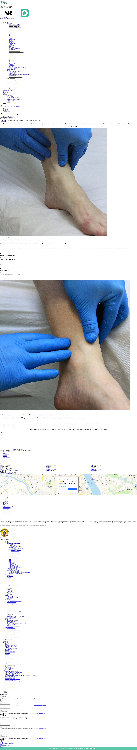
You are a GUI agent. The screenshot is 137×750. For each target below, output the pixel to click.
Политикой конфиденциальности (40, 698)
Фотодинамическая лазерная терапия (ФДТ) (13, 664)
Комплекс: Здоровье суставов (10, 676)
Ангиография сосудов (13, 556)
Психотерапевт (12, 42)
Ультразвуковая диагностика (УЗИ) (11, 645)
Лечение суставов (12, 585)
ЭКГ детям (11, 66)
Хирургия (6, 666)
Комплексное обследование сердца (15, 573)
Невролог (11, 34)
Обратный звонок (3, 18)
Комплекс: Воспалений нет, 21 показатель (12, 677)
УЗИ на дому (11, 84)
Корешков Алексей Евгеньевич (17, 449)
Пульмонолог (11, 35)
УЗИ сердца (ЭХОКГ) (13, 564)
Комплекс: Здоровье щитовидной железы (12, 679)
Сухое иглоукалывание (13, 75)
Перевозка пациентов (11, 89)
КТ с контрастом (12, 555)
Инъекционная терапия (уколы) (12, 629)
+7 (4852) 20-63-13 (3, 17)
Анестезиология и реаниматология (11, 662)
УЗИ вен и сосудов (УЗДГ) (14, 565)
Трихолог (10, 38)
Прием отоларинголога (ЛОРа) (14, 51)
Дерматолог (11, 31)
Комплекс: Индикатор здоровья (10, 680)
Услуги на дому (10, 81)
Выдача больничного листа (14, 87)
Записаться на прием (11, 18)
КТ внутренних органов (13, 549)
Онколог (10, 40)
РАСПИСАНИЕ (11, 116)
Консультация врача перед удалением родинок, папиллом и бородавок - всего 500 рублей (21, 675)
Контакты (4, 103)
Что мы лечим (9, 95)
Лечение (8, 70)
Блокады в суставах (12, 583)
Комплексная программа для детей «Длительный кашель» (19, 572)
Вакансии (8, 102)
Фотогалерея (7, 688)
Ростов (1, 744)
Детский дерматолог (12, 59)
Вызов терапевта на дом (13, 82)
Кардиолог (11, 32)
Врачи (6, 574)
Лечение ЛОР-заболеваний (12, 603)
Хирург (10, 44)
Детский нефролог (12, 60)
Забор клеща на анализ (13, 79)
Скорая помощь (5, 641)
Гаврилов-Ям (2, 742)
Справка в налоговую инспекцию (15, 88)
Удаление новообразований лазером (15, 77)
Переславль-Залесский (4, 745)
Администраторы (8, 669)
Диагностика (9, 23)
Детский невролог (12, 57)
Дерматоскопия (12, 578)
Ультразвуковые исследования (14, 25)
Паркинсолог (11, 41)
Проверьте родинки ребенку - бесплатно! (12, 671)
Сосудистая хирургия (9, 658)
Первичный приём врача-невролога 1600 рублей (13, 672)
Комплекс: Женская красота (10, 678)
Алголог (4, 453)
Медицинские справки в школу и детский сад (17, 67)
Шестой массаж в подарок (9, 674)
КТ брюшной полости (15, 551)
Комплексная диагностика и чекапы (15, 28)
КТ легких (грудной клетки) (16, 550)
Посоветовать (2, 473)
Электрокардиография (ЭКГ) (14, 26)
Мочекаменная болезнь (50, 470)
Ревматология (7, 657)
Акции (4, 93)
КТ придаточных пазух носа (16, 546)
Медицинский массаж (13, 72)
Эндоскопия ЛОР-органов (14, 53)
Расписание (5, 91)
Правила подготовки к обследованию (14, 97)
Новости (8, 98)
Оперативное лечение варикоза (14, 48)
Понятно (93, 748)
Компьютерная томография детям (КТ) (16, 62)
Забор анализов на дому (13, 68)
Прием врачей (5, 110)
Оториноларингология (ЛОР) (10, 646)
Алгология (7, 659)
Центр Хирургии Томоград (8, 90)
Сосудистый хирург (12, 43)
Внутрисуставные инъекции (14, 584)
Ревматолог (11, 36)
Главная (4, 108)
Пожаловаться (13, 473)
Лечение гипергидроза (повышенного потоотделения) (19, 74)
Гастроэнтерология (8, 649)
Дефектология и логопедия (10, 651)
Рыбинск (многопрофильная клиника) (7, 743)
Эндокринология (8, 667)
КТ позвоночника (12, 547)
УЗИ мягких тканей (12, 560)
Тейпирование (11, 76)
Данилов (2, 746)
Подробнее (2, 467)
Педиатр (10, 56)
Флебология (9, 46)
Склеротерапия (12, 49)
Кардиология (7, 653)
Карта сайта (5, 692)
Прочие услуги (9, 86)
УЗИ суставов (11, 563)
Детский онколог (12, 65)
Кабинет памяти (12, 73)
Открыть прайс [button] (3, 121)
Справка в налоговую (6, 508)
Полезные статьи (10, 96)
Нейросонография (12, 63)
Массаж (6, 661)
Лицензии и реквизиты (7, 511)
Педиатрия (7, 647)
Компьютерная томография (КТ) (11, 648)
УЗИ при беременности (13, 566)
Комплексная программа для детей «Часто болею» (18, 571)
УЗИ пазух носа (12, 562)
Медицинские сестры (9, 668)
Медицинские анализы (11, 69)
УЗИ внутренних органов (13, 561)
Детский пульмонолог (13, 58)
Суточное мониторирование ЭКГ (15, 27)
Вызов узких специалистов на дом (15, 83)
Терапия (6, 644)
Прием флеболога (12, 47)
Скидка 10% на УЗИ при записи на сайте (12, 673)
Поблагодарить (8, 473)
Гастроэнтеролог (12, 30)
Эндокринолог (11, 45)
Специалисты (5, 92)
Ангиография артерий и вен (14, 557)
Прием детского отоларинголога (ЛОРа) (16, 52)
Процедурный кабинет (11, 78)
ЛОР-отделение (10, 50)
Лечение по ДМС (6, 509)
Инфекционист (12, 39)
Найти (12, 106)
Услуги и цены (5, 109)
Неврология (7, 654)
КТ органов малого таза (15, 552)
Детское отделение (6, 498)
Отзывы (8, 101)
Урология (6, 660)
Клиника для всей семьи (12, 3)
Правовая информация (11, 100)
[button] (136, 375)
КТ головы (11, 544)
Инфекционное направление (10, 652)
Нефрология (7, 655)
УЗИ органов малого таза (13, 559)
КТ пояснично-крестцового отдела (17, 548)
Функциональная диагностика (10, 665)
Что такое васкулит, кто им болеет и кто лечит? (9, 470)
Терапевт (10, 37)
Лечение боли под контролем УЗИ (15, 71)
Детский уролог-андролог (13, 61)
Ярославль (2, 741)
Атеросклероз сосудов (95, 470)
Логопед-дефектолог (13, 33)
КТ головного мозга (15, 545)
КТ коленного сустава (15, 554)
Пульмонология (7, 643)
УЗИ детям (11, 64)
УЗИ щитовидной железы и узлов (15, 567)
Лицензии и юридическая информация (14, 99)
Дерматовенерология (8, 650)
